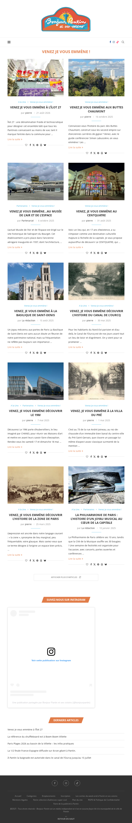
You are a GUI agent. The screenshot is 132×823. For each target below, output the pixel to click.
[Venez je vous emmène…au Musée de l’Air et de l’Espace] (36, 181)
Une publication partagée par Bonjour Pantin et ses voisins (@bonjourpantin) (51, 702)
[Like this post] (26, 144)
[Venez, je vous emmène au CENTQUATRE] (96, 181)
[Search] (122, 42)
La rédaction (28, 320)
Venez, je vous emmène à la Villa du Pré (96, 413)
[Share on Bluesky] (45, 144)
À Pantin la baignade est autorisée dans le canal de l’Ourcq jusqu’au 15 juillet (49, 757)
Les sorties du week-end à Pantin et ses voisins (96, 796)
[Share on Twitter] (34, 144)
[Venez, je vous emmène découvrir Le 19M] (36, 381)
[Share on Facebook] (30, 144)
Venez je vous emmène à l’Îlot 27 (35, 107)
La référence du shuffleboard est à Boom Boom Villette (37, 736)
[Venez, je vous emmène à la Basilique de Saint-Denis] (36, 281)
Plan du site (77, 799)
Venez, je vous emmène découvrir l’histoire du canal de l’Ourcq (96, 313)
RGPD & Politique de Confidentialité (104, 799)
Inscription (65, 796)
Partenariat (28, 220)
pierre (28, 112)
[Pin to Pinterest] (37, 144)
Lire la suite (14, 139)
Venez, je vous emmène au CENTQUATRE (96, 213)
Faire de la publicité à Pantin (66, 803)
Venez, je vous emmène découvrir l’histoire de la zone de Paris (35, 517)
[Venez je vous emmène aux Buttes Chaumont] (96, 77)
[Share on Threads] (41, 144)
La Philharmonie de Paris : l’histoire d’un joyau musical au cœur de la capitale (96, 519)
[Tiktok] (117, 42)
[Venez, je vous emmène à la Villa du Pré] (96, 381)
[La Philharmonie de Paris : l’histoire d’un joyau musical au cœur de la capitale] (96, 485)
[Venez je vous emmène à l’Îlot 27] (36, 77)
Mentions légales (20, 799)
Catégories (32, 796)
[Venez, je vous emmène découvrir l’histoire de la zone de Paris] (36, 485)
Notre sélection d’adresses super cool (50, 799)
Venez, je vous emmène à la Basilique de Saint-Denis (35, 313)
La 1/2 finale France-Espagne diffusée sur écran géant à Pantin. (42, 750)
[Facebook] (110, 42)
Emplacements (48, 796)
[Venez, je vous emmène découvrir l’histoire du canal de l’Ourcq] (96, 281)
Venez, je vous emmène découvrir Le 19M (35, 413)
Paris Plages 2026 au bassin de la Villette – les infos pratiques (41, 743)
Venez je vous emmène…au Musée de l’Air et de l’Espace (35, 213)
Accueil (18, 796)
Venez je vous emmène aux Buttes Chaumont (96, 109)
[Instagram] (114, 42)
